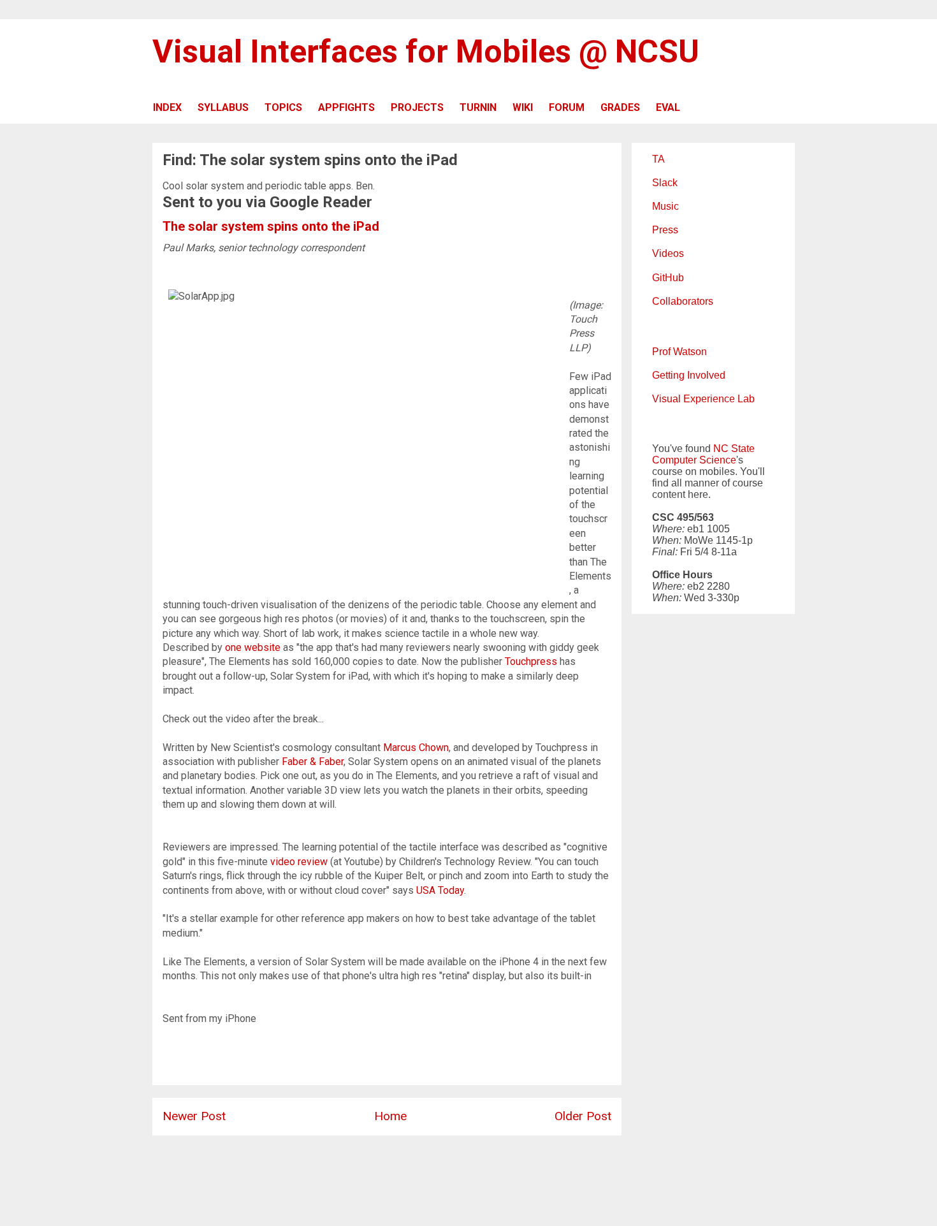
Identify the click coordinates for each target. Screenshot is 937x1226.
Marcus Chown (416, 747)
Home (390, 1116)
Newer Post (194, 1116)
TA (658, 159)
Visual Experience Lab (703, 398)
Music (665, 206)
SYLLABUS (223, 107)
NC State (734, 448)
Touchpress (531, 661)
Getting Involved (688, 375)
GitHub (668, 277)
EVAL (668, 107)
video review (299, 862)
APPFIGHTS (346, 107)
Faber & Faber (313, 761)
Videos (668, 253)
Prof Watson (679, 351)
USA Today (440, 890)
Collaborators (682, 301)
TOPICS (283, 107)
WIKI (522, 107)
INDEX (167, 107)
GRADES (620, 107)
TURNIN (478, 107)
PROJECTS (417, 107)
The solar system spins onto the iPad (271, 226)
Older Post (583, 1116)
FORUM (567, 107)
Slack (665, 182)
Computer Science (694, 460)
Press (665, 229)
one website (252, 647)
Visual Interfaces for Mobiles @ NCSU (425, 51)
